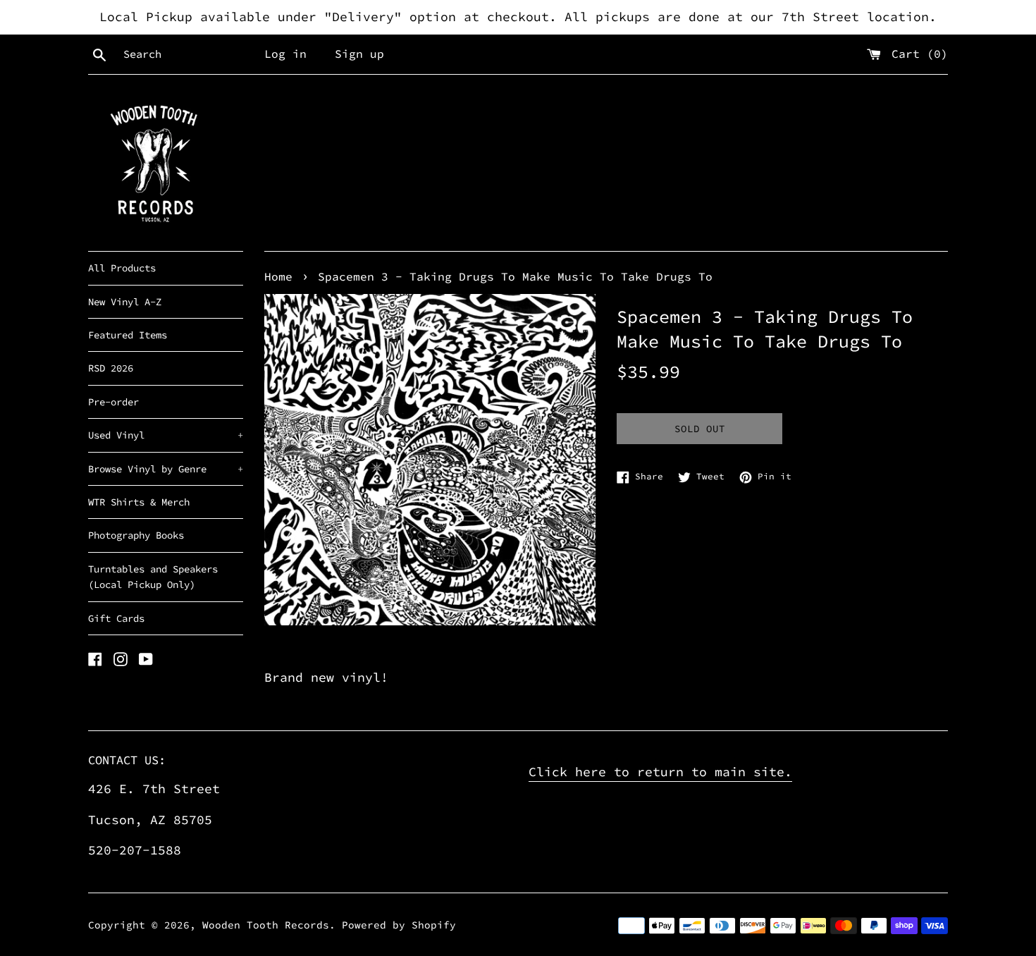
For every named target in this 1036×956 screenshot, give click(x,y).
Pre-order (113, 402)
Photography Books (136, 535)
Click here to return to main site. (660, 772)
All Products (122, 268)
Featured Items (127, 335)
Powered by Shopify (399, 925)
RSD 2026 (110, 368)
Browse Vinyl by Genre (165, 468)
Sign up (359, 54)
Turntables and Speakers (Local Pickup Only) (153, 577)
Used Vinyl (165, 435)
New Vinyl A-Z (124, 301)
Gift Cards (116, 618)
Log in (285, 54)
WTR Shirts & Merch (139, 502)
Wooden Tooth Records (265, 925)
